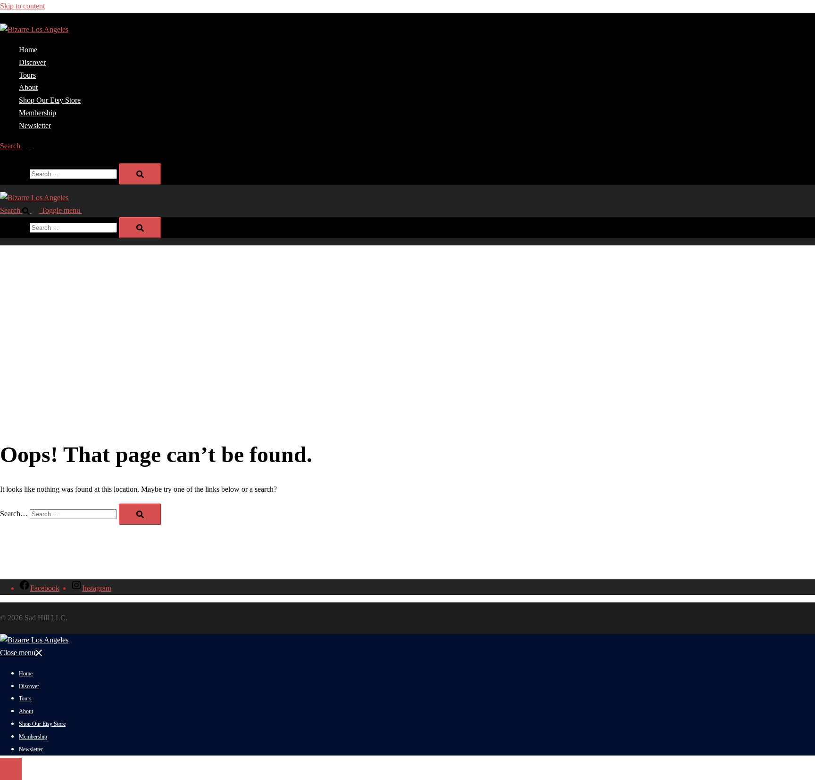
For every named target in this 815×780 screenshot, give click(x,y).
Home (28, 50)
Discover (32, 62)
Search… (14, 174)
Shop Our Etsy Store (50, 100)
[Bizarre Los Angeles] (34, 29)
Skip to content (22, 6)
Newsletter (35, 126)
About (28, 87)
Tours (27, 75)
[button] (19, 146)
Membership (37, 113)
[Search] (140, 174)
